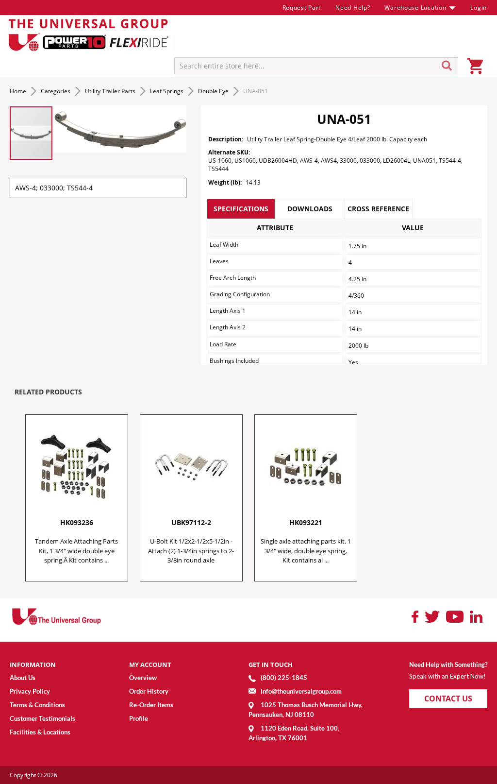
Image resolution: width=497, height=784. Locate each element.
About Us (22, 678)
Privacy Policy (30, 691)
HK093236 (76, 522)
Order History (148, 691)
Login (478, 7)
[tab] (241, 209)
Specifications (241, 208)
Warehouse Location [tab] (415, 7)
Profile (138, 718)
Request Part (301, 7)
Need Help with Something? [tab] (448, 664)
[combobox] (316, 65)
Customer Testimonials (42, 718)
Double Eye (214, 91)
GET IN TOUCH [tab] (270, 664)
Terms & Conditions (37, 705)
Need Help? (352, 7)
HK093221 (305, 522)
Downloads (309, 208)
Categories (56, 91)
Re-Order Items (151, 705)
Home (19, 91)
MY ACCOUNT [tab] (150, 664)
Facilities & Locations (40, 732)
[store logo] (90, 34)
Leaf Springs (167, 91)
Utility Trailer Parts (111, 91)
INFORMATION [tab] (33, 664)
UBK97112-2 (191, 522)
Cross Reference (378, 208)
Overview (143, 678)
